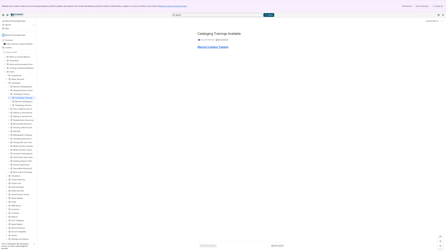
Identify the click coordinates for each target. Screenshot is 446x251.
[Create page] (440, 246)
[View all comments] (440, 236)
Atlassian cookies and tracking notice (172, 6)
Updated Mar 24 (432, 21)
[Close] (34, 244)
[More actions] (33, 35)
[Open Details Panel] (440, 241)
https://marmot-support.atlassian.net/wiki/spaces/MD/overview (20, 44)
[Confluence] (17, 15)
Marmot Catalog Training (212, 47)
